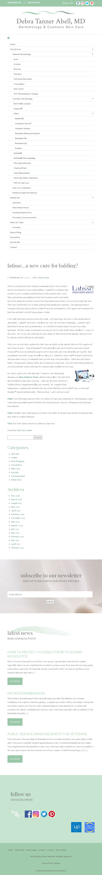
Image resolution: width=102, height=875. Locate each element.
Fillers (16, 113)
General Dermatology (21, 54)
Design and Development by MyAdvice (51, 871)
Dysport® (18, 108)
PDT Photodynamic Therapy (26, 94)
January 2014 (17, 525)
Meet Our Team (17, 222)
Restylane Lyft (21, 143)
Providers (16, 227)
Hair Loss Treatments (21, 188)
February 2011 (17, 547)
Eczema (17, 64)
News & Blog (15, 232)
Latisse (29, 430)
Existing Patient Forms (22, 212)
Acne (16, 59)
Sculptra (18, 148)
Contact (13, 247)
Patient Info (15, 197)
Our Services (15, 49)
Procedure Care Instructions (24, 217)
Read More (15, 681)
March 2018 (16, 499)
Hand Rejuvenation (22, 173)
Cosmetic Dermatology (22, 98)
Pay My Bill (15, 242)
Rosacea (17, 69)
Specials (15, 472)
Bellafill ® (19, 118)
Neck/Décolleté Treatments (26, 178)
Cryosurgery (19, 84)
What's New (16, 479)
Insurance (16, 202)
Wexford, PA (14, 2)
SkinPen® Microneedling (24, 158)
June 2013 (15, 533)
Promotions (15, 237)
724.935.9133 (33, 2)
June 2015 (15, 521)
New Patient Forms (20, 207)
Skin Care (15, 468)
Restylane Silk (21, 138)
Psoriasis (17, 74)
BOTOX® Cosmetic (22, 103)
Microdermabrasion (22, 163)
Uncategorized (18, 476)
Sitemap (57, 863)
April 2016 (15, 510)
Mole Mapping (17, 461)
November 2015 (18, 518)
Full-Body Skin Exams (23, 79)
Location (41, 850)
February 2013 (17, 536)
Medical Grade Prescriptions (24, 192)
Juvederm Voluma (22, 128)
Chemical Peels (20, 168)
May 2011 (15, 540)
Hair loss (21, 430)
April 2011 (15, 544)
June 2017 (15, 507)
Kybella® (18, 153)
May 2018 (15, 495)
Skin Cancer (19, 89)
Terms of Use (47, 863)
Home (12, 44)
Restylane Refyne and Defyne (27, 133)
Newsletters (16, 465)
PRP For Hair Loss (21, 183)
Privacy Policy (61, 850)
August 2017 (16, 503)
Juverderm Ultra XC (23, 123)
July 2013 (15, 529)
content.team (43, 277)
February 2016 (17, 514)
